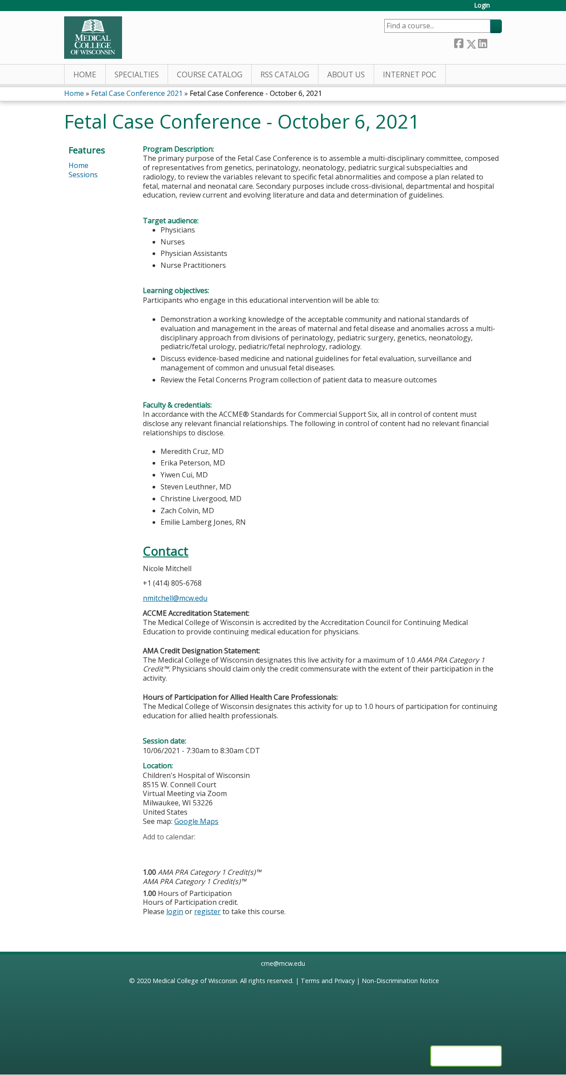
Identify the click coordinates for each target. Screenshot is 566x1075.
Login (482, 5)
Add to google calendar (152, 850)
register (207, 911)
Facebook (458, 42)
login (174, 911)
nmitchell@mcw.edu (175, 598)
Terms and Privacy (328, 980)
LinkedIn (482, 42)
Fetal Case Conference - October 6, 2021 (256, 93)
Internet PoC (409, 74)
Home (84, 74)
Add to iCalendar (192, 850)
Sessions (83, 174)
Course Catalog (209, 74)
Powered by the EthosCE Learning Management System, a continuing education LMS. (466, 1056)
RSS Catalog (284, 74)
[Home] (93, 37)
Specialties (137, 74)
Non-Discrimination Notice (400, 980)
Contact (165, 551)
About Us (346, 74)
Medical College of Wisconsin (195, 980)
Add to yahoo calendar (172, 850)
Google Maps (196, 821)
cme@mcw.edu (283, 963)
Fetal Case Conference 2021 (137, 93)
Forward (494, 42)
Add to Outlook (213, 850)
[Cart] (499, 8)
